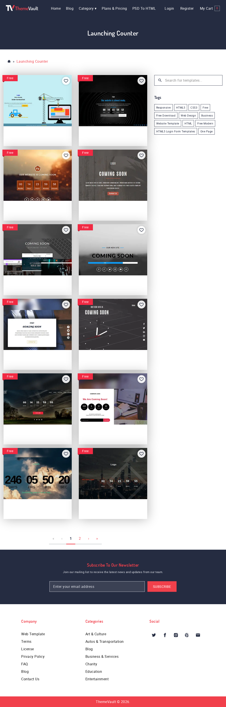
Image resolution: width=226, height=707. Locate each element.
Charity (91, 664)
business (207, 115)
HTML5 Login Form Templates (175, 131)
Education (93, 671)
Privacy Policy (33, 656)
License (27, 649)
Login (169, 8)
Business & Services (102, 656)
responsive (163, 107)
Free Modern (205, 123)
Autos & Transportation (104, 641)
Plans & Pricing (114, 8)
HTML (188, 123)
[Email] (198, 635)
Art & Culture (95, 634)
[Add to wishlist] (66, 81)
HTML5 (180, 107)
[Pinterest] (187, 635)
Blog (69, 8)
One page (206, 131)
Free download (166, 115)
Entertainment (97, 679)
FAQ (24, 664)
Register (187, 8)
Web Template (33, 634)
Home (56, 8)
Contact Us (30, 679)
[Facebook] (164, 635)
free (205, 107)
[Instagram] (175, 635)
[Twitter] (153, 635)
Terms (26, 641)
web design (188, 115)
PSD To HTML (144, 8)
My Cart (209, 8)
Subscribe (162, 586)
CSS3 (193, 107)
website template (167, 123)
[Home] (9, 61)
